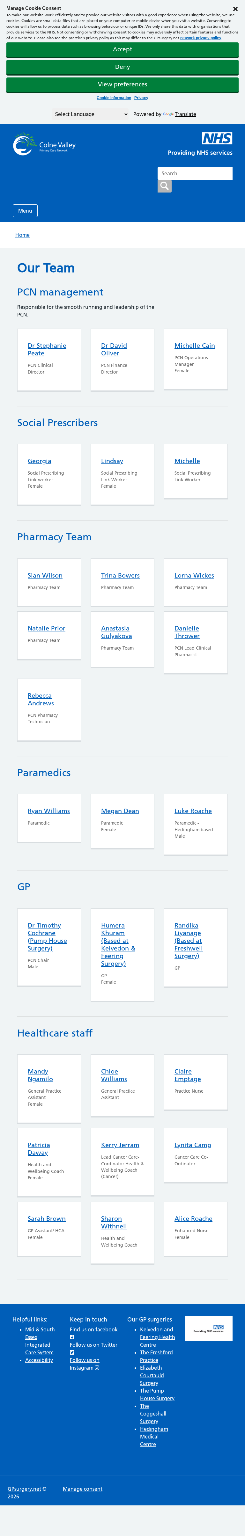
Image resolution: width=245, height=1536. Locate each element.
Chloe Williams (114, 1075)
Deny (122, 66)
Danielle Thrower (187, 632)
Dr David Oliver (114, 349)
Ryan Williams (49, 811)
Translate (185, 114)
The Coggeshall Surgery (153, 1413)
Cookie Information (114, 98)
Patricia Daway (39, 1148)
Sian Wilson (45, 575)
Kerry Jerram (120, 1145)
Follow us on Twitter (93, 1345)
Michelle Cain (194, 345)
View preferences (122, 84)
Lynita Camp (192, 1145)
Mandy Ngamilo (40, 1075)
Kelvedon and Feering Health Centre (157, 1337)
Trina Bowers (120, 575)
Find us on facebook (94, 1329)
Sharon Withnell (114, 1222)
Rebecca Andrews (41, 699)
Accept (122, 49)
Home (22, 235)
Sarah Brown (47, 1218)
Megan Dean (120, 811)
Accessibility (39, 1360)
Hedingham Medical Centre (154, 1436)
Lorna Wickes (194, 575)
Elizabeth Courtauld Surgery (152, 1375)
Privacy (141, 98)
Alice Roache (193, 1218)
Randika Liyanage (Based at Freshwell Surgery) (188, 940)
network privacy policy (200, 38)
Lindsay (112, 461)
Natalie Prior (46, 628)
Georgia (39, 461)
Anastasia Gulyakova (116, 632)
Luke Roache (193, 811)
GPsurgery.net (24, 1489)
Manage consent (82, 1489)
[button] (235, 8)
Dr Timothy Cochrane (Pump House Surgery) (47, 936)
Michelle (187, 461)
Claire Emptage (187, 1075)
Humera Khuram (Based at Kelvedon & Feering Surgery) (118, 944)
